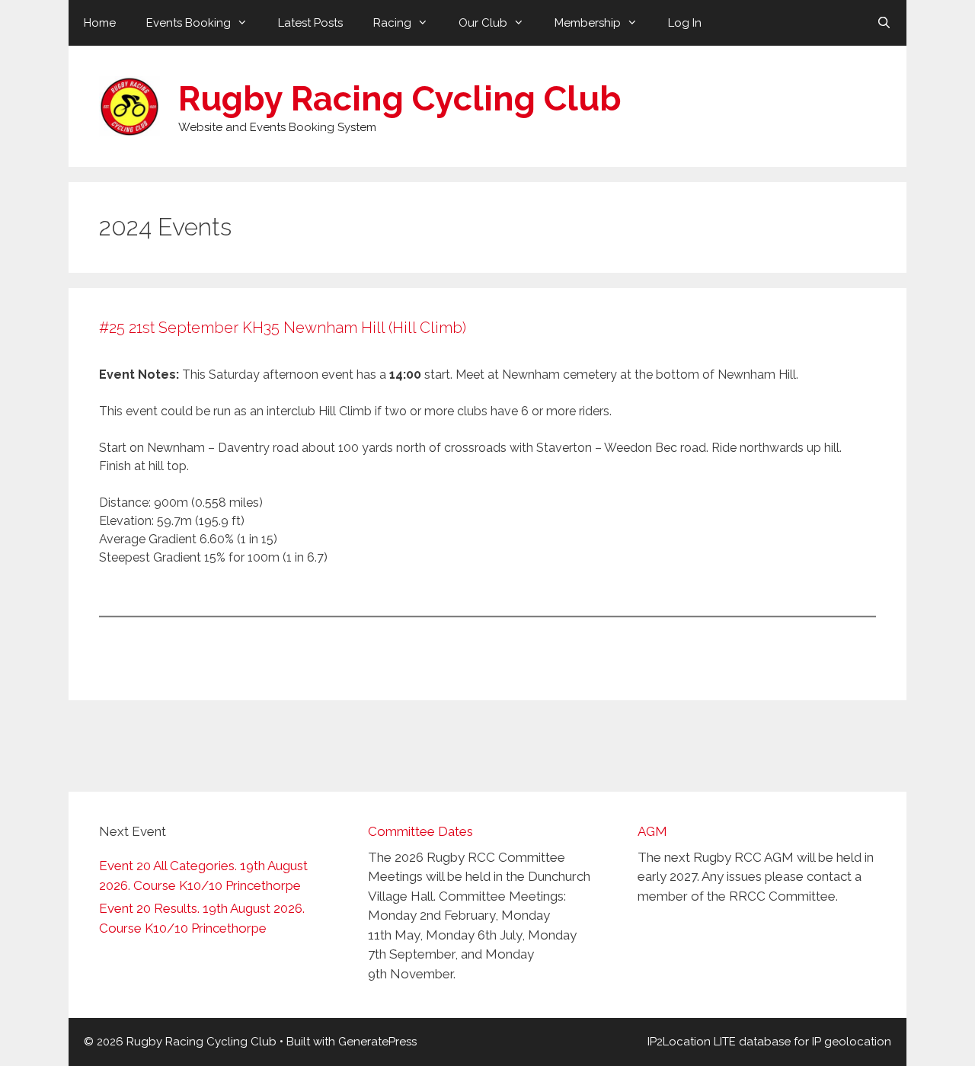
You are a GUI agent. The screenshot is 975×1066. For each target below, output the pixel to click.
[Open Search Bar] (884, 23)
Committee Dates (420, 831)
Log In (685, 23)
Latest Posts (310, 23)
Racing (392, 23)
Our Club (483, 23)
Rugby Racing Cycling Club (400, 98)
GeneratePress (377, 1041)
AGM (652, 831)
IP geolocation (851, 1041)
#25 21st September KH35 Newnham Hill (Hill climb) (282, 328)
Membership (588, 23)
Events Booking (188, 23)
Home (100, 23)
